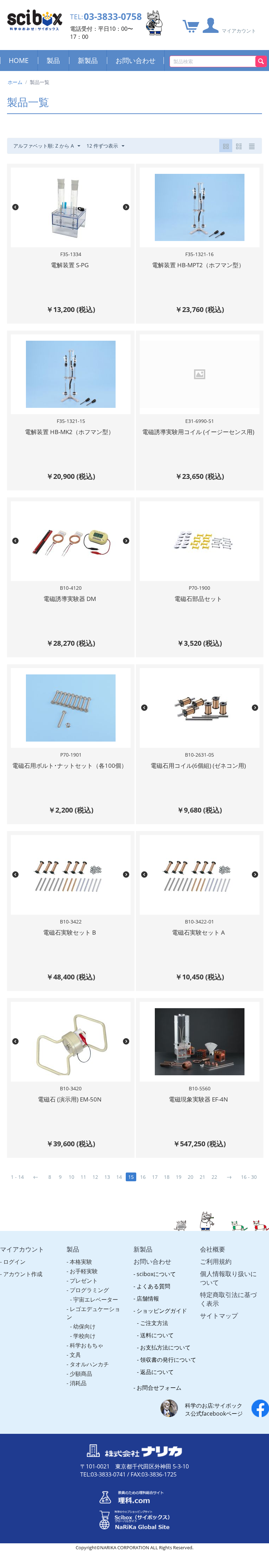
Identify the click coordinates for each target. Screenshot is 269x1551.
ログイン (14, 1262)
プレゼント (84, 1280)
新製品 (88, 60)
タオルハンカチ (89, 1364)
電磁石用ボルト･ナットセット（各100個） (69, 766)
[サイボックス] (34, 19)
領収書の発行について (168, 1360)
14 (119, 1177)
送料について (157, 1335)
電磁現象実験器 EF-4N (198, 1099)
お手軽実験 (84, 1271)
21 (202, 1177)
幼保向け (84, 1326)
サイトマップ (219, 1315)
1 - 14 (17, 1177)
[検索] (261, 61)
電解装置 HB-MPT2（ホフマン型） (198, 265)
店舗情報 (148, 1298)
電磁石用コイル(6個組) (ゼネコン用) (198, 766)
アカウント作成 (22, 1274)
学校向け (84, 1336)
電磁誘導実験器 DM (69, 599)
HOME (19, 60)
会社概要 (212, 1249)
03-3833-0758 (113, 16)
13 (107, 1177)
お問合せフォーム (159, 1387)
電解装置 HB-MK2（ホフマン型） (69, 432)
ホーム (15, 82)
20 (190, 1177)
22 (214, 1177)
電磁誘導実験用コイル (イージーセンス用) (198, 432)
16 (143, 1177)
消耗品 (78, 1383)
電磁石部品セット (198, 599)
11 (83, 1177)
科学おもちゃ (86, 1345)
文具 (75, 1355)
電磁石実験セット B (69, 932)
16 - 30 (249, 1177)
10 (71, 1177)
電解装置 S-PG (70, 265)
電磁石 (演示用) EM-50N (70, 1099)
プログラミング (89, 1290)
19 (178, 1177)
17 (155, 1177)
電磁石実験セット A (198, 932)
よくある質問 (153, 1286)
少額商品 (81, 1374)
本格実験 (81, 1262)
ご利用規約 (216, 1261)
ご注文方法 (154, 1323)
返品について (157, 1372)
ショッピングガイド (162, 1311)
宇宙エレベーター (95, 1299)
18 (167, 1177)
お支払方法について (165, 1347)
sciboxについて (156, 1274)
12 (95, 1177)
